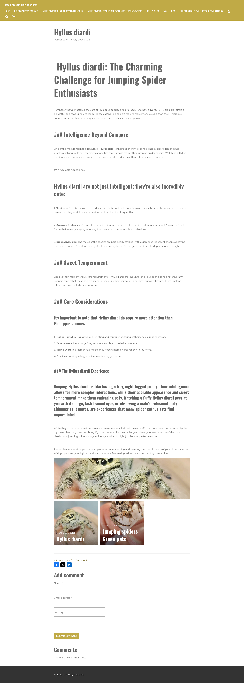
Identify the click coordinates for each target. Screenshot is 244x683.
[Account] (229, 11)
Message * (60, 612)
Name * (58, 583)
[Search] (7, 16)
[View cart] (14, 16)
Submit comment (66, 636)
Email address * (63, 597)
